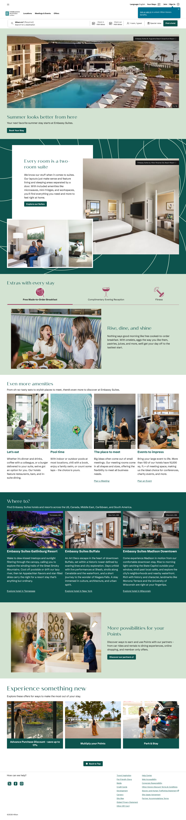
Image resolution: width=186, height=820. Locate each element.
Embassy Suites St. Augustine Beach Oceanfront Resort (154, 39)
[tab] (40, 296)
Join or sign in (145, 12)
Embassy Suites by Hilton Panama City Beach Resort (156, 163)
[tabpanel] (93, 337)
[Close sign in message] (178, 9)
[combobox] (49, 23)
